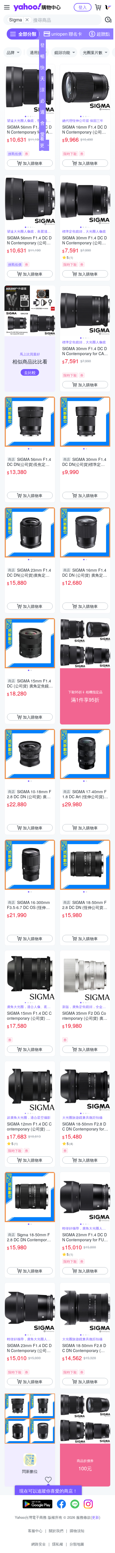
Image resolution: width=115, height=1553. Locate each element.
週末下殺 (42, 113)
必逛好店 (42, 101)
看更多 (42, 145)
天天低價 (42, 79)
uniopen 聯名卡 (66, 34)
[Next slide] (51, 89)
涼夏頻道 (42, 90)
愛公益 (42, 135)
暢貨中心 (42, 57)
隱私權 (57, 1544)
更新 (95, 1517)
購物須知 (77, 1530)
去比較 (30, 372)
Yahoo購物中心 (37, 7)
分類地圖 (77, 1544)
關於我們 (56, 1530)
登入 (82, 7)
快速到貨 (42, 68)
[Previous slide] (8, 89)
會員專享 (42, 124)
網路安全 (38, 1544)
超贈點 (103, 34)
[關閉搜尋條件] (27, 19)
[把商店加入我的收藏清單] (48, 1479)
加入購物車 (32, 163)
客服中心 (35, 1530)
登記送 (42, 46)
